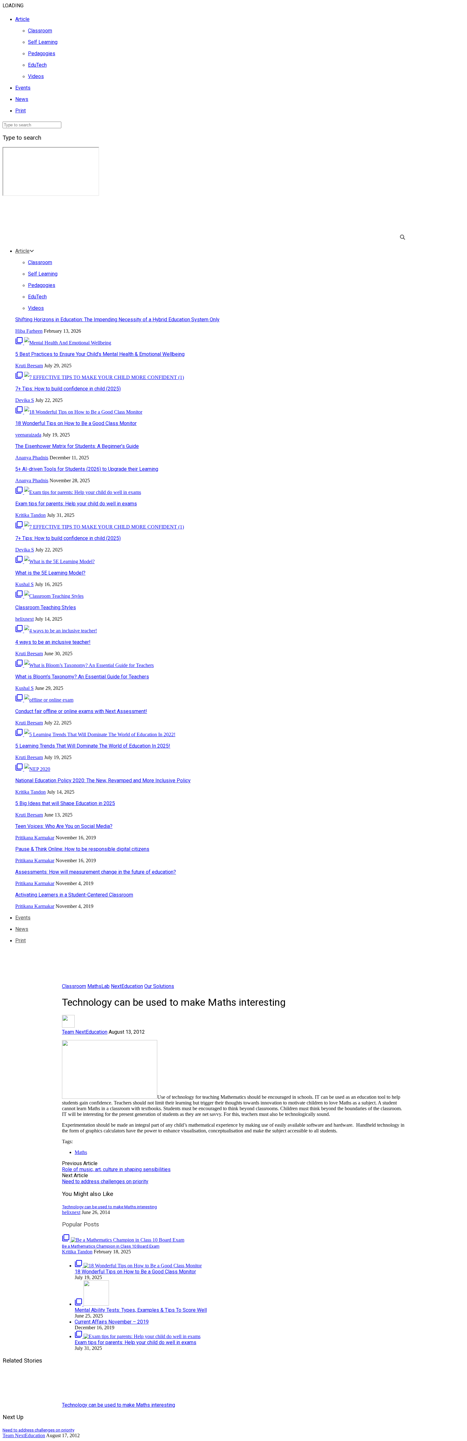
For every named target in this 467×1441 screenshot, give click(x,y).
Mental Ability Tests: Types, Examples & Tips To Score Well (141, 1310)
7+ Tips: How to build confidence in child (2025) (68, 389)
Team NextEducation (84, 1032)
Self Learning (43, 42)
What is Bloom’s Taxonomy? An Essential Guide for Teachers (82, 677)
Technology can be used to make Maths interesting (118, 1405)
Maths (81, 1152)
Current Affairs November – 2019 (112, 1322)
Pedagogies (41, 53)
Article (22, 19)
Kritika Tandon (30, 515)
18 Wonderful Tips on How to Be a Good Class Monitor (76, 423)
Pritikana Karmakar (34, 837)
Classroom (40, 31)
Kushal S (24, 584)
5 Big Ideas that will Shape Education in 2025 (65, 803)
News (21, 99)
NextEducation (127, 986)
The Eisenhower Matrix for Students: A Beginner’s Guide (77, 446)
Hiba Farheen (29, 331)
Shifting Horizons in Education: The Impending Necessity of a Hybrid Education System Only (117, 320)
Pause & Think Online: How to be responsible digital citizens (82, 849)
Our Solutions (159, 986)
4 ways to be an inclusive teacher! (53, 642)
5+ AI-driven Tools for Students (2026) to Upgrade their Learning (86, 469)
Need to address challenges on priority (105, 1181)
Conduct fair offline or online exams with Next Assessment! (81, 711)
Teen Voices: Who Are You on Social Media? (63, 826)
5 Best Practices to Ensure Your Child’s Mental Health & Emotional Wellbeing (100, 354)
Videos (36, 76)
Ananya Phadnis (31, 457)
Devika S (24, 400)
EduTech (37, 65)
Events (22, 88)
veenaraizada (28, 434)
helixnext (24, 619)
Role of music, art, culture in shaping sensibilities (116, 1169)
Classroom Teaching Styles (45, 607)
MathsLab (98, 986)
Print (20, 111)
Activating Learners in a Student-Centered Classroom (74, 895)
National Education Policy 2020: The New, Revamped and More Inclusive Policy (103, 780)
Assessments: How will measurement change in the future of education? (95, 872)
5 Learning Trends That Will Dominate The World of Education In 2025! (92, 746)
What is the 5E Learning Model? (50, 573)
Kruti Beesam (29, 365)
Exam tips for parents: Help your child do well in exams (76, 504)
